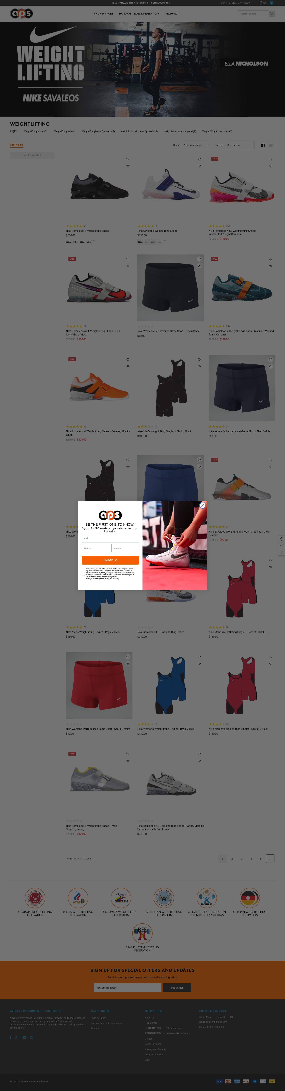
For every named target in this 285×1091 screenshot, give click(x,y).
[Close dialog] (203, 505)
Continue (110, 560)
